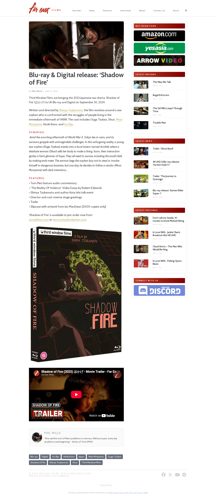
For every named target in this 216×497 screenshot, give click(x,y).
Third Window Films (91, 462)
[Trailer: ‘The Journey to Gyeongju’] (141, 179)
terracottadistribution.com (69, 220)
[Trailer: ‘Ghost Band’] (141, 151)
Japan (81, 456)
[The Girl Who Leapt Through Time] (141, 111)
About (142, 10)
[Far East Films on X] (170, 474)
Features (107, 10)
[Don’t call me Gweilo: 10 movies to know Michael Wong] (141, 220)
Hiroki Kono (69, 456)
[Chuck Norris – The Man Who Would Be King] (141, 249)
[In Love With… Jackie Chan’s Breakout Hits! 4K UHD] (141, 235)
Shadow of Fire (38, 462)
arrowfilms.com (39, 220)
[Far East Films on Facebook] (164, 474)
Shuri (74, 462)
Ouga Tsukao (114, 456)
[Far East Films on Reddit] (184, 474)
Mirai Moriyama (96, 456)
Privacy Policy (106, 485)
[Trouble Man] (141, 125)
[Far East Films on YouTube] (177, 474)
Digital (45, 456)
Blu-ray (34, 456)
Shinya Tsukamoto (71, 110)
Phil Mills (37, 91)
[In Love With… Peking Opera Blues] (141, 263)
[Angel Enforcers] (141, 98)
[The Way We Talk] (141, 84)
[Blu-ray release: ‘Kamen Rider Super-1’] (141, 193)
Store (176, 10)
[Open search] (183, 11)
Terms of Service (136, 492)
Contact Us (159, 10)
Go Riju (68, 124)
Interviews (125, 10)
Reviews (77, 10)
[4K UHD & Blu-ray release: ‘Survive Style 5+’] (141, 164)
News (92, 10)
